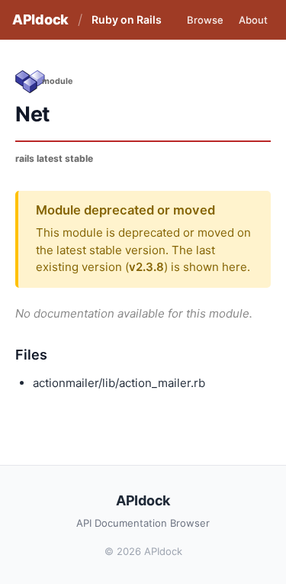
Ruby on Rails (127, 19)
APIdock (40, 19)
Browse (205, 20)
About (253, 20)
